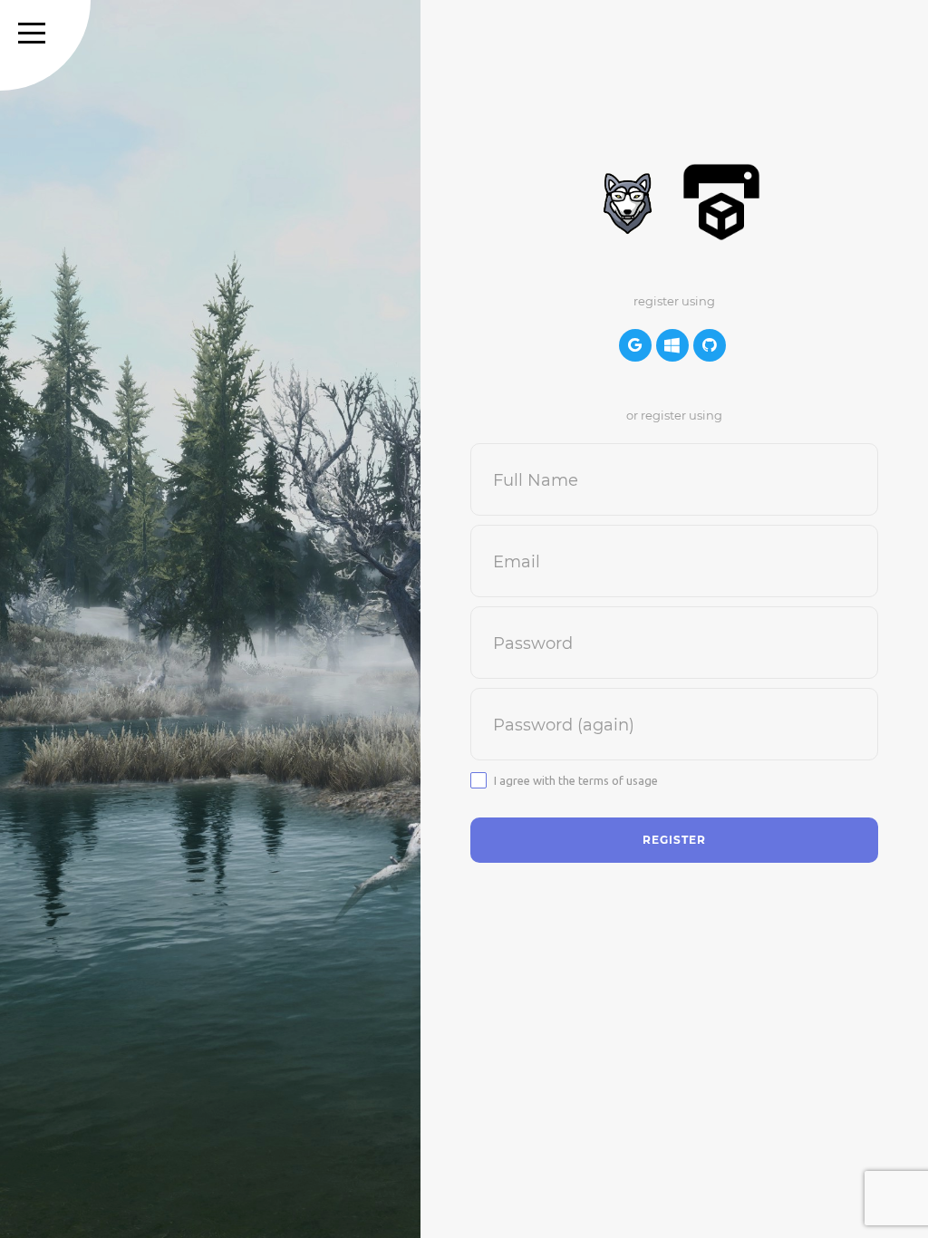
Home (435, 544)
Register (442, 611)
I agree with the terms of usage (576, 780)
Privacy (439, 680)
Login (434, 577)
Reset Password (464, 646)
